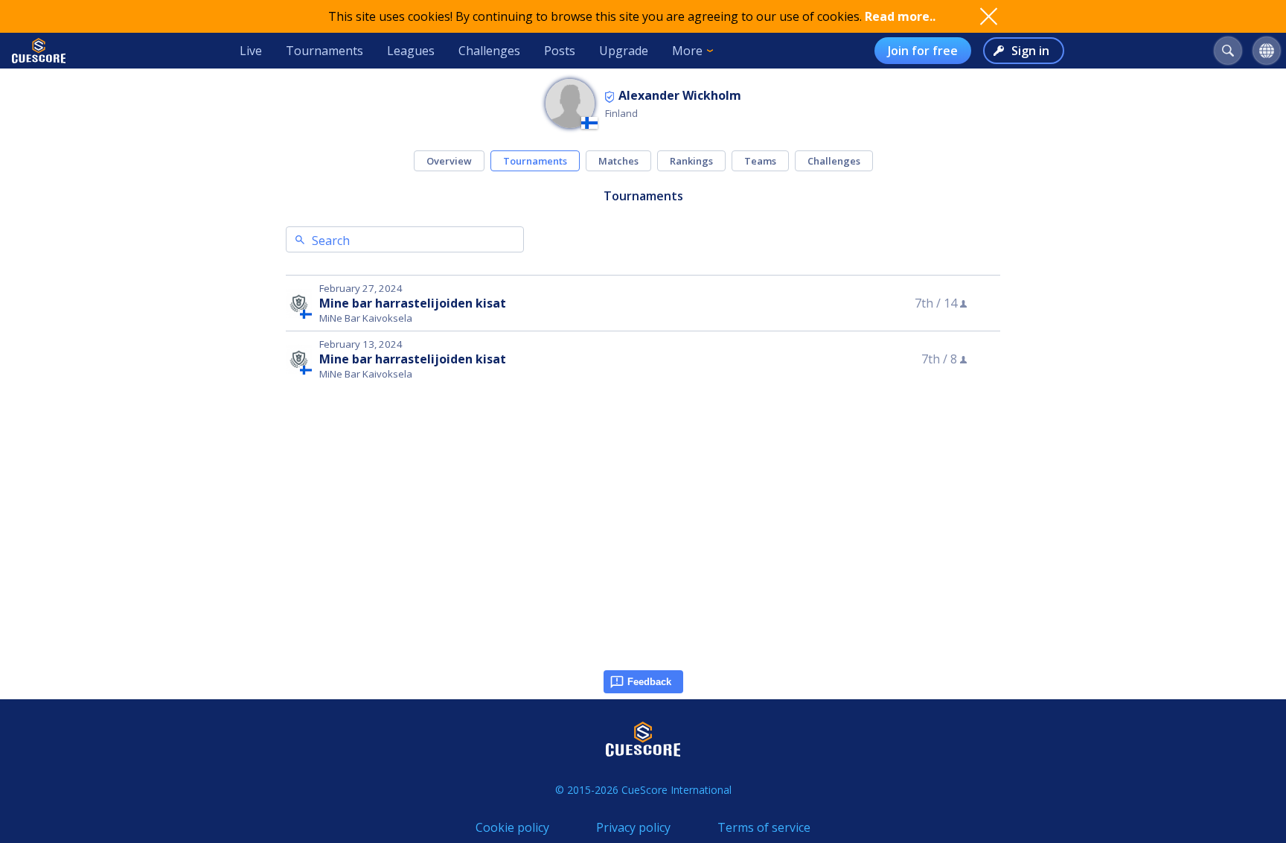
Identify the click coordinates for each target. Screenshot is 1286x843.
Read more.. (900, 16)
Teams (760, 161)
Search (331, 240)
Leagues (411, 50)
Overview (449, 161)
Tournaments (324, 50)
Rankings (691, 161)
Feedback (649, 681)
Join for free (923, 50)
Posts (559, 50)
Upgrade (623, 50)
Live (251, 50)
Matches (618, 161)
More (687, 50)
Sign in (1030, 50)
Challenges (489, 50)
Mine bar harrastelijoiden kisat (412, 303)
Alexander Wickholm (679, 95)
